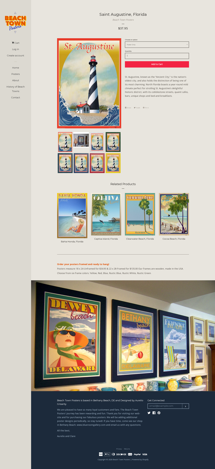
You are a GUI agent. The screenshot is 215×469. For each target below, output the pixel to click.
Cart (16, 43)
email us (115, 424)
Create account (15, 55)
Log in (15, 49)
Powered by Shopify (140, 459)
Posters (15, 74)
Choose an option (131, 40)
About (15, 80)
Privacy (119, 449)
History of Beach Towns (15, 89)
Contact (15, 97)
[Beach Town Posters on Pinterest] (159, 413)
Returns (127, 449)
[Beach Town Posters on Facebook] (154, 413)
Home (15, 67)
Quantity (128, 51)
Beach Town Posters (123, 19)
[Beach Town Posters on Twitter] (149, 413)
